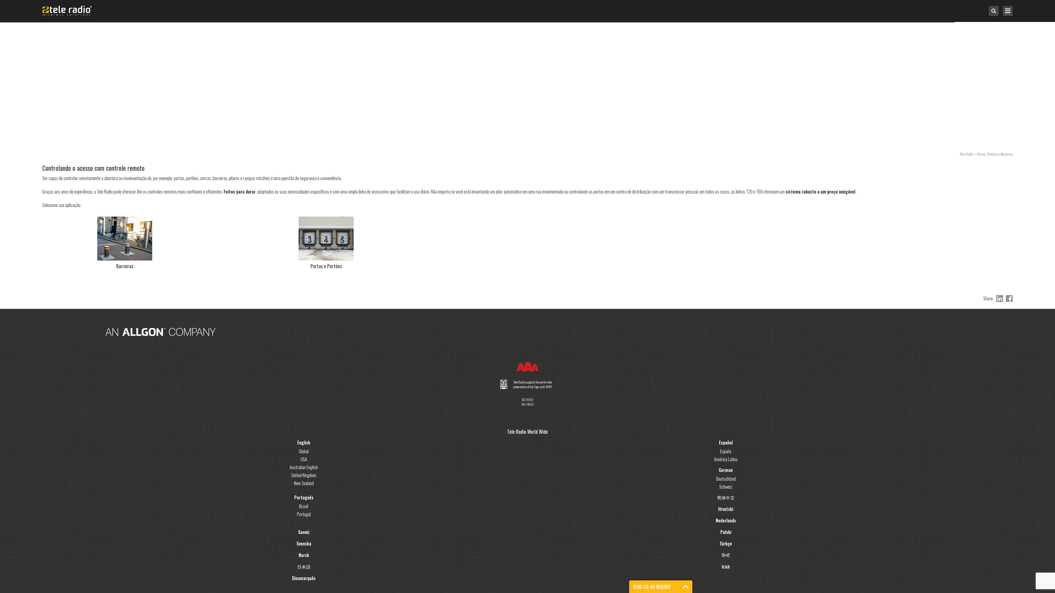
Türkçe (726, 538)
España (725, 446)
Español (726, 437)
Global (304, 446)
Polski (725, 526)
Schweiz (725, 481)
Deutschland (726, 473)
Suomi (303, 526)
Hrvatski (725, 503)
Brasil (303, 500)
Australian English (304, 461)
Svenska (303, 538)
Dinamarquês (304, 572)
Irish (726, 561)
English (303, 437)
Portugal (304, 508)
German (726, 464)
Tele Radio (967, 154)
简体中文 (726, 492)
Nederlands (726, 515)
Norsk (304, 549)
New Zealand (304, 477)
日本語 (303, 561)
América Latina (726, 454)
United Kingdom (303, 469)
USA (304, 454)
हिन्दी (726, 549)
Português (303, 492)
